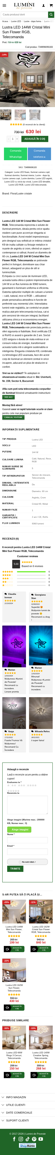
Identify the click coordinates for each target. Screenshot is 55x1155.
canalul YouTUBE (13, 417)
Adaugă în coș (34, 139)
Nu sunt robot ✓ (29, 862)
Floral (13, 193)
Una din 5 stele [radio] (8, 785)
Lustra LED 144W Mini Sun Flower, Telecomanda (14, 929)
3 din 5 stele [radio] (21, 785)
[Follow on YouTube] (40, 1139)
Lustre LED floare (21, 172)
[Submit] (51, 15)
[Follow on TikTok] (27, 1139)
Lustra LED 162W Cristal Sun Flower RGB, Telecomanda (40, 929)
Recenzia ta (13, 793)
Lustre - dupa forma (32, 21)
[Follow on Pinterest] (34, 1139)
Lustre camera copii (11, 178)
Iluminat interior (27, 175)
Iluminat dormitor (12, 175)
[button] (4, 5)
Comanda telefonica (39, 153)
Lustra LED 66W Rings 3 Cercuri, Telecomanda (14, 1055)
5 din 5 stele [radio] (13, 791)
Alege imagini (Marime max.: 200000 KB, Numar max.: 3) (25, 821)
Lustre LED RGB (16, 185)
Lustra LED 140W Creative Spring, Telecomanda (41, 1055)
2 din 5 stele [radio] (13, 785)
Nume (11, 834)
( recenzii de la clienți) (34, 124)
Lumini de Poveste (36, 1134)
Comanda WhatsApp (15, 153)
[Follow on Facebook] (14, 1139)
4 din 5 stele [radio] (31, 785)
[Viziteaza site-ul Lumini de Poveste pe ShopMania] (27, 1145)
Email (10, 846)
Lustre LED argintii (44, 178)
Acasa (5, 21)
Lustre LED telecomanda (35, 185)
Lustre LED (16, 21)
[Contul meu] (43, 5)
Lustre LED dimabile (41, 182)
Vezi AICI (8, 397)
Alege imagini (20, 829)
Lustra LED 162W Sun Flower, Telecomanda (14, 988)
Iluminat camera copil (40, 172)
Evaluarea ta (14, 782)
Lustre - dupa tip (42, 175)
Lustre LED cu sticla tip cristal (17, 182)
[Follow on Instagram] (21, 1139)
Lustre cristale (24, 193)
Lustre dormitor (27, 178)
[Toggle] (3, 1097)
